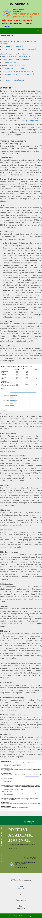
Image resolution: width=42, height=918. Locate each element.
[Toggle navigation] (38, 31)
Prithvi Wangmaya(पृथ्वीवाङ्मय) (13, 80)
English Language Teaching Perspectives (17, 59)
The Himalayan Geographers (13, 68)
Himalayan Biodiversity (10, 62)
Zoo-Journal (6, 77)
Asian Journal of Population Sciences (16, 56)
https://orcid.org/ (33, 225)
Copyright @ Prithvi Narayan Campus (21, 916)
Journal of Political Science (12, 65)
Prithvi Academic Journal (11, 46)
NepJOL (21, 888)
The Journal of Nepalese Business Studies (18, 71)
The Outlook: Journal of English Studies (17, 74)
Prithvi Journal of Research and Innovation (18, 49)
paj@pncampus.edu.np (32, 121)
